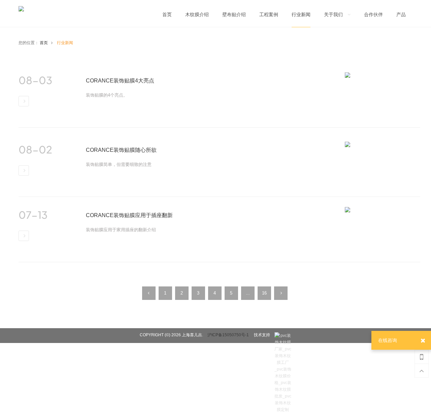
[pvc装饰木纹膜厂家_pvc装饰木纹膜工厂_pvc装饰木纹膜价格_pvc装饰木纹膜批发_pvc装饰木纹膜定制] (282, 335)
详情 (24, 101)
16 (264, 293)
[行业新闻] (301, 16)
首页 (44, 42)
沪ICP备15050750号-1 (228, 335)
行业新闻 (65, 42)
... (248, 293)
